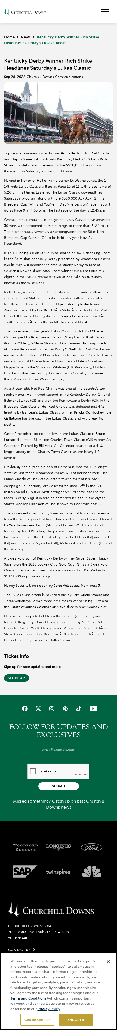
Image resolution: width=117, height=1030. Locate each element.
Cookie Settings (37, 1020)
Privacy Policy (49, 1009)
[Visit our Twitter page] (38, 708)
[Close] (108, 962)
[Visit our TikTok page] (78, 708)
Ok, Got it (76, 1020)
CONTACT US (19, 950)
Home (9, 37)
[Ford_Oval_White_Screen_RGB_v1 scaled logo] (91, 847)
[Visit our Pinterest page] (65, 708)
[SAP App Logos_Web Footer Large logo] (25, 871)
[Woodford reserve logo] (25, 847)
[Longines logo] (58, 847)
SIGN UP (17, 678)
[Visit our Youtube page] (92, 708)
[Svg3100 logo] (91, 871)
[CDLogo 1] (51, 910)
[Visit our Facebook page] (25, 708)
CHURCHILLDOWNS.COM (29, 926)
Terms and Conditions (28, 998)
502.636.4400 (19, 938)
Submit (59, 786)
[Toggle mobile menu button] (105, 12)
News (26, 37)
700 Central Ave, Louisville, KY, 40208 (38, 932)
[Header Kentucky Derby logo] (25, 11)
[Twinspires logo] (58, 871)
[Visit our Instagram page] (52, 708)
